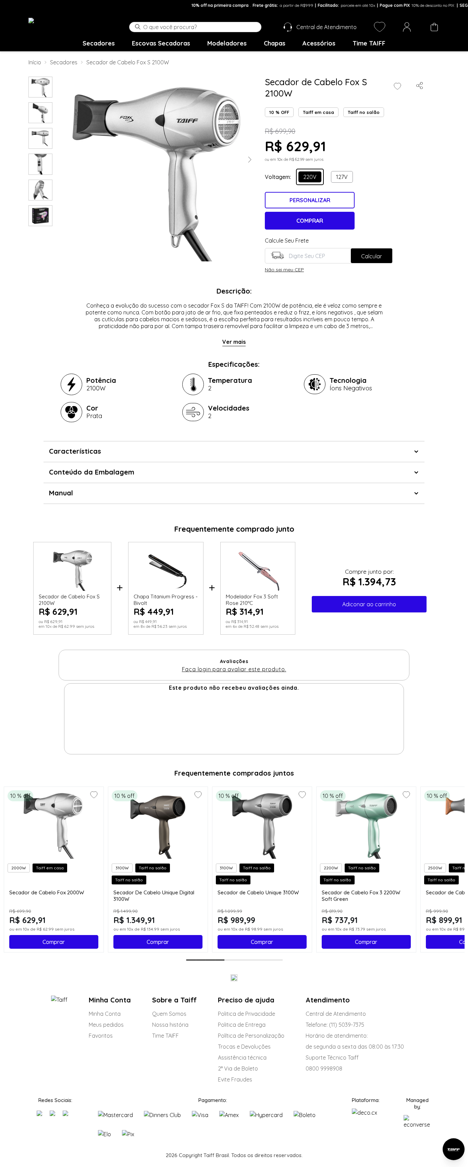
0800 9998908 (324, 1068)
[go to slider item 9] (277, 960)
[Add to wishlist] (398, 86)
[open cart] (434, 27)
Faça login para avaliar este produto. (234, 669)
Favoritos (101, 1035)
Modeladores (227, 43)
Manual (61, 493)
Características (75, 451)
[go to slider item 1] (40, 112)
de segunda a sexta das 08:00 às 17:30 (355, 1046)
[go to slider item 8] (268, 960)
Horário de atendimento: (337, 1035)
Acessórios (319, 43)
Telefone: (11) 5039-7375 (335, 1024)
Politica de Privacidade (246, 1013)
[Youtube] (68, 1114)
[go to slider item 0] (40, 87)
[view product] (54, 824)
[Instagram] (40, 1114)
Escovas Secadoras (161, 43)
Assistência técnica (242, 1057)
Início (34, 62)
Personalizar (310, 200)
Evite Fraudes (235, 1079)
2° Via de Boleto (238, 1068)
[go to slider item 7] (258, 960)
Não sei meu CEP (284, 270)
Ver (227, 341)
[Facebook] (53, 1114)
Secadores (99, 43)
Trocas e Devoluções (244, 1046)
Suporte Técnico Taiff (332, 1057)
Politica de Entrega (242, 1024)
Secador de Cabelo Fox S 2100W (127, 62)
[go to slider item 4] (40, 190)
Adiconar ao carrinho (369, 604)
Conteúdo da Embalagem (91, 472)
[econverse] (417, 1122)
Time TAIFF (369, 43)
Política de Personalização (251, 1035)
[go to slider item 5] (40, 215)
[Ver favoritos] (379, 27)
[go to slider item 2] (40, 138)
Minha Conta (105, 1013)
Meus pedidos (106, 1024)
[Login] (407, 27)
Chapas (274, 43)
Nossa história (170, 1024)
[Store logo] (58, 27)
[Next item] (250, 162)
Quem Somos (169, 1013)
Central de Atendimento (336, 1013)
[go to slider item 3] (40, 164)
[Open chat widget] (454, 1149)
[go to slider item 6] (249, 960)
